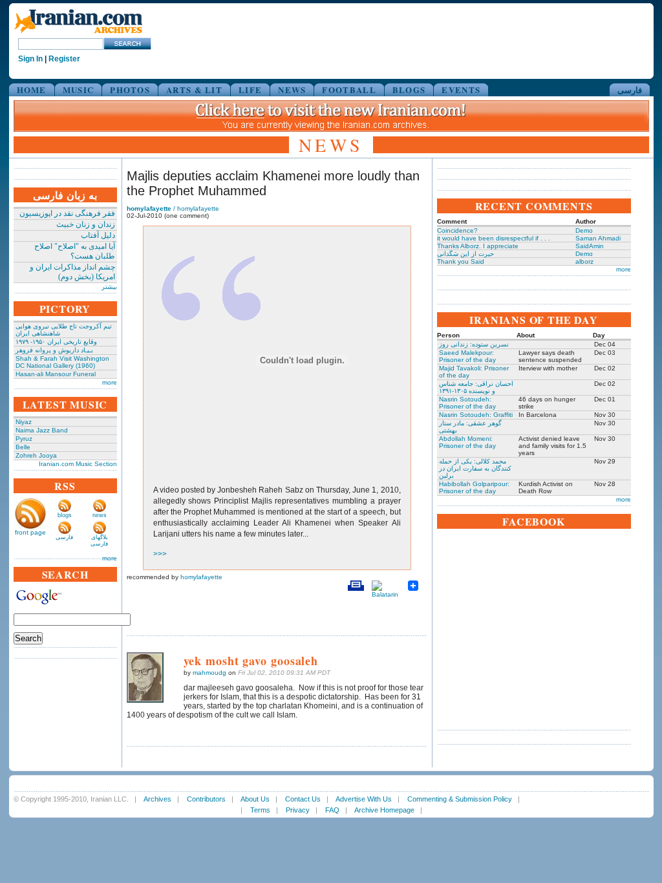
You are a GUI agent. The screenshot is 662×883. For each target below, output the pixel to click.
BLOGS (409, 89)
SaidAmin (589, 246)
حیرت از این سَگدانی (465, 253)
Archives (157, 799)
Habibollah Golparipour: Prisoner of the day (474, 487)
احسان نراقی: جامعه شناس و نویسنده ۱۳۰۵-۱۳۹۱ (476, 387)
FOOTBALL (349, 89)
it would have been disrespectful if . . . (493, 238)
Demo (584, 230)
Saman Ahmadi (598, 238)
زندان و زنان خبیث (85, 224)
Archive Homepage (384, 810)
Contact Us (303, 799)
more (109, 382)
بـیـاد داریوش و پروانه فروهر (54, 350)
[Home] (78, 33)
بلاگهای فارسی (99, 540)
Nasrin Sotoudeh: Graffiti (476, 414)
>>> (160, 554)
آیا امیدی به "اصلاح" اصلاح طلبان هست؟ (74, 251)
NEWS (292, 89)
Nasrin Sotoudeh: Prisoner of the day (467, 403)
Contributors (206, 799)
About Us (255, 799)
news (99, 515)
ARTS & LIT (194, 89)
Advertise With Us (364, 799)
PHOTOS (130, 89)
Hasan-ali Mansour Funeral (56, 374)
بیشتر (109, 286)
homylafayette (201, 576)
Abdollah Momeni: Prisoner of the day (467, 442)
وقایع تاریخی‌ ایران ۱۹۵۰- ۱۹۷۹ (56, 341)
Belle (23, 447)
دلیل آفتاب (98, 235)
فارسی (629, 89)
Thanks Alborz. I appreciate (477, 246)
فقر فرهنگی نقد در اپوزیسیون (67, 213)
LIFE (250, 89)
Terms (260, 810)
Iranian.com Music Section (78, 463)
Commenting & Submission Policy (459, 799)
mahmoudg (209, 672)
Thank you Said (460, 261)
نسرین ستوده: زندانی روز (474, 344)
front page (30, 532)
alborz (584, 261)
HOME (32, 89)
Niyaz (24, 421)
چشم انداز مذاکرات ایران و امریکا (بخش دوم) (72, 271)
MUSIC (78, 89)
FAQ (332, 810)
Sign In (30, 58)
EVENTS (461, 89)
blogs (65, 515)
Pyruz (24, 438)
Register (64, 58)
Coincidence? (457, 230)
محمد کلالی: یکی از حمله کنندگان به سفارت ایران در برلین (475, 468)
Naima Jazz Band (42, 430)
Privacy (298, 810)
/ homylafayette (173, 208)
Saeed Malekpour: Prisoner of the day (467, 356)
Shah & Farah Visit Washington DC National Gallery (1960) (62, 362)
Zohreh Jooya (36, 455)
